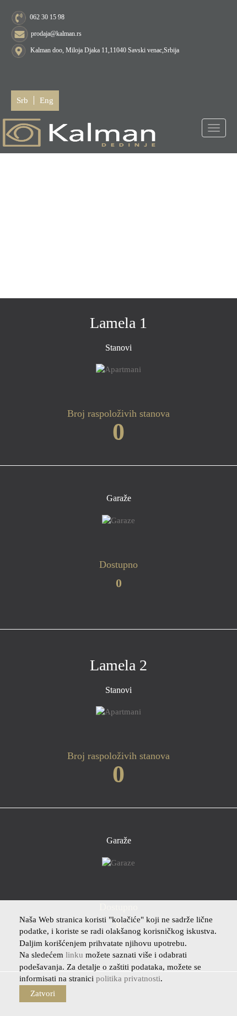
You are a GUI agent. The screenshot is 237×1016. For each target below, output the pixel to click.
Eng (46, 100)
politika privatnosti (128, 978)
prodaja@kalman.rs (56, 33)
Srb (22, 100)
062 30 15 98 (47, 17)
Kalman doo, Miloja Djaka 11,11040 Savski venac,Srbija (104, 50)
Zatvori (42, 993)
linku (74, 954)
